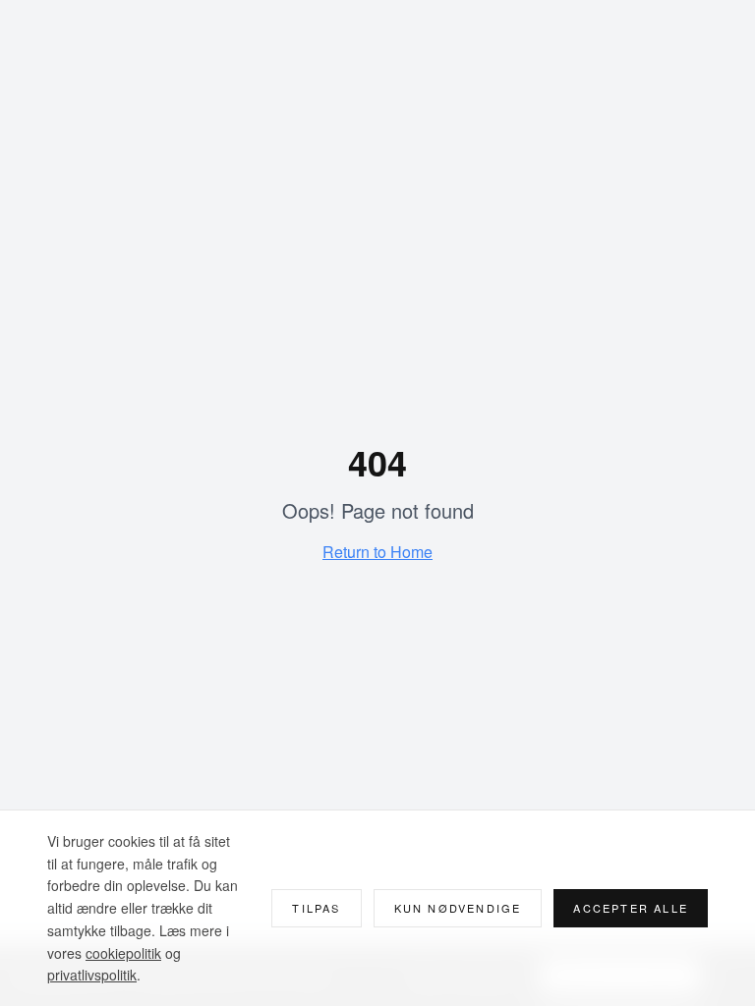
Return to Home (377, 551)
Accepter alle (630, 908)
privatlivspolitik (92, 974)
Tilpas (316, 908)
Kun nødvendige (458, 908)
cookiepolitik (123, 953)
